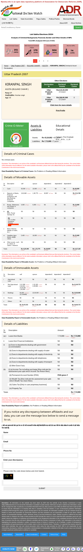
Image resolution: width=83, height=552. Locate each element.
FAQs (63, 534)
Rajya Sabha (40, 19)
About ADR (64, 23)
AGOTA (45, 66)
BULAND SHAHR (33, 66)
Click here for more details (61, 105)
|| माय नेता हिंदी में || (7, 23)
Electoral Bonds (68, 19)
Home (4, 19)
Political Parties (54, 19)
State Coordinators (32, 534)
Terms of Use (54, 534)
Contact (44, 534)
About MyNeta (76, 23)
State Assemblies (27, 19)
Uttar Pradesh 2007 (18, 66)
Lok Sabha (13, 19)
